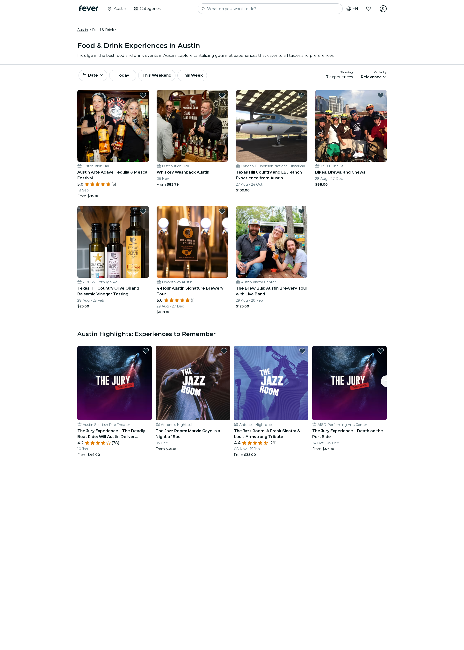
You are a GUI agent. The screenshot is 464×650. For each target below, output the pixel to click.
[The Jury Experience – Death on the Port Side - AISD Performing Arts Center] (349, 383)
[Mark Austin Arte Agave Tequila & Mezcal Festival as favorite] (143, 95)
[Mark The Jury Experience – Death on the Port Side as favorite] (380, 351)
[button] (105, 29)
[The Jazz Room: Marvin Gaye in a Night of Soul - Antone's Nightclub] (193, 383)
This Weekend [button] (156, 75)
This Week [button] (192, 75)
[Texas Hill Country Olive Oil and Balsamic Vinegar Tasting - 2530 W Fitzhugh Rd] (113, 242)
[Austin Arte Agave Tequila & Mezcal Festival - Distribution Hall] (113, 126)
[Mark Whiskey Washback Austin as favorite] (222, 95)
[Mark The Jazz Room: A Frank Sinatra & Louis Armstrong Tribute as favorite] (302, 351)
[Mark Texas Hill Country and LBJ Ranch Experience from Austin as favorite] (301, 95)
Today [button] (122, 75)
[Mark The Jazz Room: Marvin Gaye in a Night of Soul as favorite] (224, 351)
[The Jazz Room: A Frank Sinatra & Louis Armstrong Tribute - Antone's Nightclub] (271, 383)
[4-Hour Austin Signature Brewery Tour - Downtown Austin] (192, 242)
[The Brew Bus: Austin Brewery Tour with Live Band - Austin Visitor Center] (271, 242)
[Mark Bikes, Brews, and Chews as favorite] (380, 95)
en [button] (355, 9)
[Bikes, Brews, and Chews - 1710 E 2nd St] (351, 126)
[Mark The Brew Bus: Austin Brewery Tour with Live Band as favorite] (301, 211)
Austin (82, 30)
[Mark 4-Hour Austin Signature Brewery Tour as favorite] (222, 211)
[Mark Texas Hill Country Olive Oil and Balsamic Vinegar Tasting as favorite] (143, 211)
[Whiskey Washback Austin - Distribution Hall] (192, 126)
